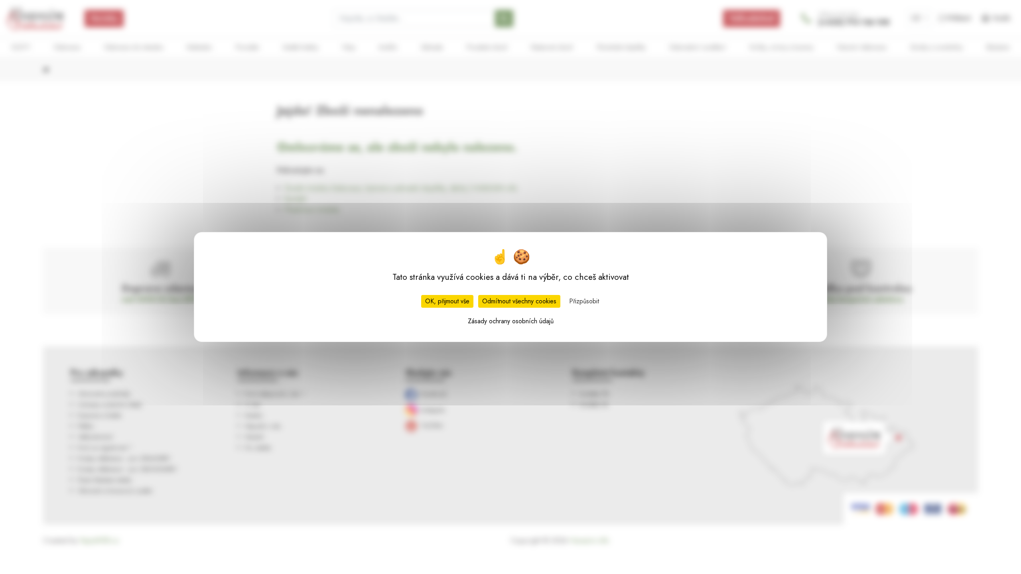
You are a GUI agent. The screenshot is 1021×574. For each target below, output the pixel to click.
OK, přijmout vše (447, 301)
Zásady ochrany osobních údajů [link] (511, 321)
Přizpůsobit (584, 301)
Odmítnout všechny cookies (519, 301)
